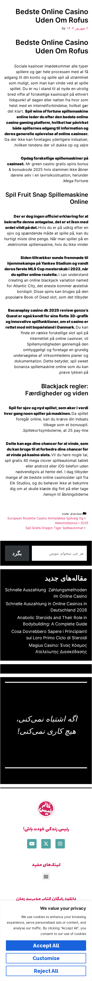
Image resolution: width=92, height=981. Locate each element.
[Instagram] (60, 843)
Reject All (46, 971)
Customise (46, 958)
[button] (46, 876)
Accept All (46, 945)
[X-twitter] (46, 843)
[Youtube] (32, 843)
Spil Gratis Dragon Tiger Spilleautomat (54, 528)
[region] (46, 941)
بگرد (17, 553)
